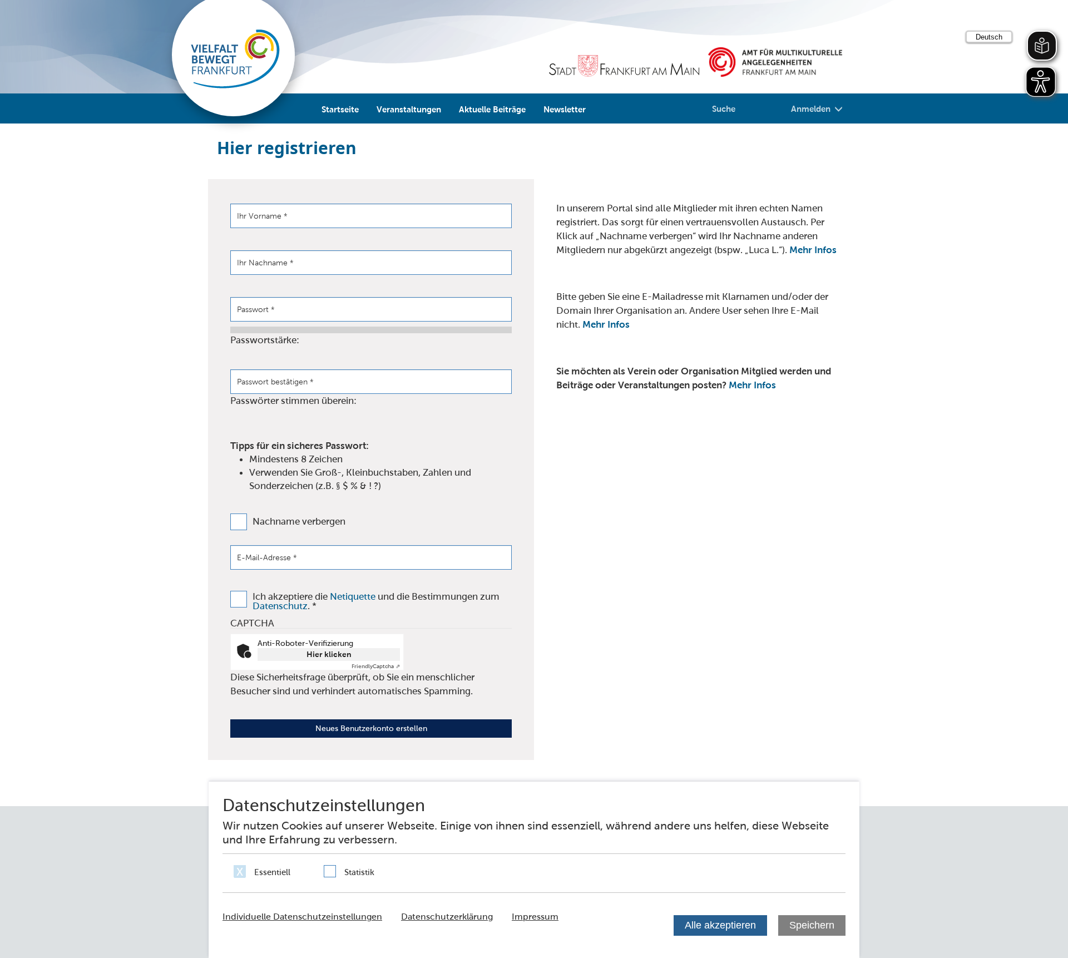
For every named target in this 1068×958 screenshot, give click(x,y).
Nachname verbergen (299, 521)
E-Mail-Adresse (267, 557)
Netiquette (352, 596)
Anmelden (810, 108)
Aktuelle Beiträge (492, 109)
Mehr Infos (813, 249)
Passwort (256, 309)
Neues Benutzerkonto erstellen (371, 728)
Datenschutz (280, 605)
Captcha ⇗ (376, 666)
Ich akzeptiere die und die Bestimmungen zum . (376, 601)
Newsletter (564, 109)
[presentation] (371, 557)
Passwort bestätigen (275, 381)
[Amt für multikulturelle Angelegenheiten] (775, 62)
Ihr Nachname (265, 262)
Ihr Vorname (262, 215)
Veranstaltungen (409, 109)
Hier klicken (329, 654)
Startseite (340, 109)
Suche (723, 108)
